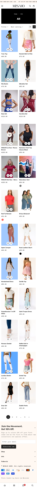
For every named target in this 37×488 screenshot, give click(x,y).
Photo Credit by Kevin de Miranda (15, 478)
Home (15, 14)
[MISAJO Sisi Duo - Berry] (9, 167)
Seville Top (22, 281)
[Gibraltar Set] (27, 71)
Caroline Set (23, 114)
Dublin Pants (23, 405)
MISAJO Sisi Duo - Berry (9, 180)
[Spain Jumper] (9, 235)
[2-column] (34, 26)
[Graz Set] (9, 393)
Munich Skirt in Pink (25, 54)
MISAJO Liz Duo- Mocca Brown (9, 149)
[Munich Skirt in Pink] (27, 41)
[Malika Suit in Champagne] (27, 331)
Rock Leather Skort (25, 247)
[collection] (14, 485)
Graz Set (4, 405)
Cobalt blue (3, 120)
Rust (3, 254)
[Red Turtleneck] (9, 201)
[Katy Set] (9, 101)
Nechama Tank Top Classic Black (25, 149)
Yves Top (4, 54)
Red (3, 220)
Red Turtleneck (6, 214)
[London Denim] (9, 363)
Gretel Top (22, 375)
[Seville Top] (27, 269)
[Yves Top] (9, 41)
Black (20, 254)
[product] (5, 485)
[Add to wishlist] (11, 49)
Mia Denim (4, 84)
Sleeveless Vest (24, 180)
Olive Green (20, 220)
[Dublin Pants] (27, 393)
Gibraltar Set (23, 84)
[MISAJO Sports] (18, 6)
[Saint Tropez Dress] (27, 299)
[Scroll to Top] (34, 479)
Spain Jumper (6, 247)
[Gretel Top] (27, 363)
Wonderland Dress (7, 281)
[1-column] (30, 26)
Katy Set (4, 114)
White (23, 254)
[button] (34, 6)
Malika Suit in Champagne (23, 344)
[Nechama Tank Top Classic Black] (27, 135)
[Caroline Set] (27, 101)
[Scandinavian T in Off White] (9, 299)
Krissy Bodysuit (24, 214)
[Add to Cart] (8, 49)
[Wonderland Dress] (9, 269)
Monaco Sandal (6, 343)
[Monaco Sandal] (9, 331)
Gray (20, 186)
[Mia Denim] (9, 71)
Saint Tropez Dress (25, 311)
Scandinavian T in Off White (8, 312)
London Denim (6, 375)
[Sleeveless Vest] (27, 167)
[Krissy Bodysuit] (27, 201)
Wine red (20, 120)
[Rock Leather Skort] (27, 235)
